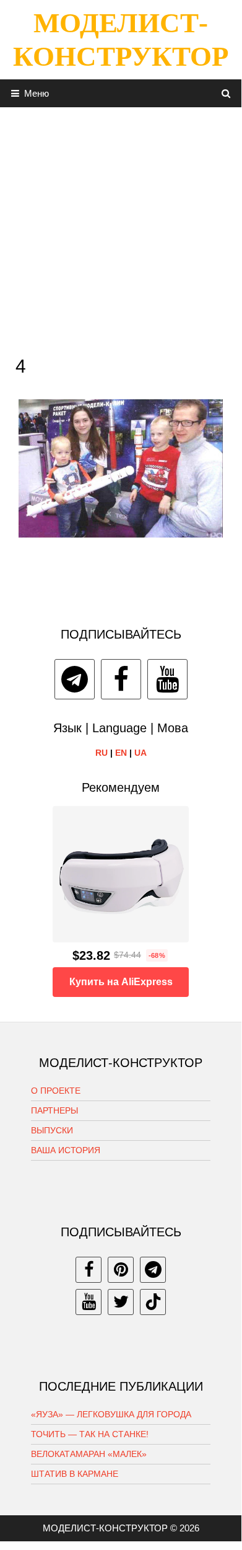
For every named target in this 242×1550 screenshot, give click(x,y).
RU (101, 753)
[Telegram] (74, 679)
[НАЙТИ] (226, 93)
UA (140, 753)
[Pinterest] (121, 1270)
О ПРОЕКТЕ (55, 1091)
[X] (121, 1302)
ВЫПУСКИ (52, 1130)
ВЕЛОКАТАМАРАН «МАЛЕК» (89, 1454)
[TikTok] (153, 1302)
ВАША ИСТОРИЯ (65, 1150)
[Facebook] (121, 679)
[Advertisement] (120, 228)
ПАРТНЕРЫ (54, 1110)
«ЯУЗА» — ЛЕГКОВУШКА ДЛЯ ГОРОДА (111, 1414)
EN (121, 753)
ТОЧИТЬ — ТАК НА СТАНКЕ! (90, 1434)
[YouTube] (167, 679)
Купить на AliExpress (121, 981)
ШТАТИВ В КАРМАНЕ (74, 1474)
